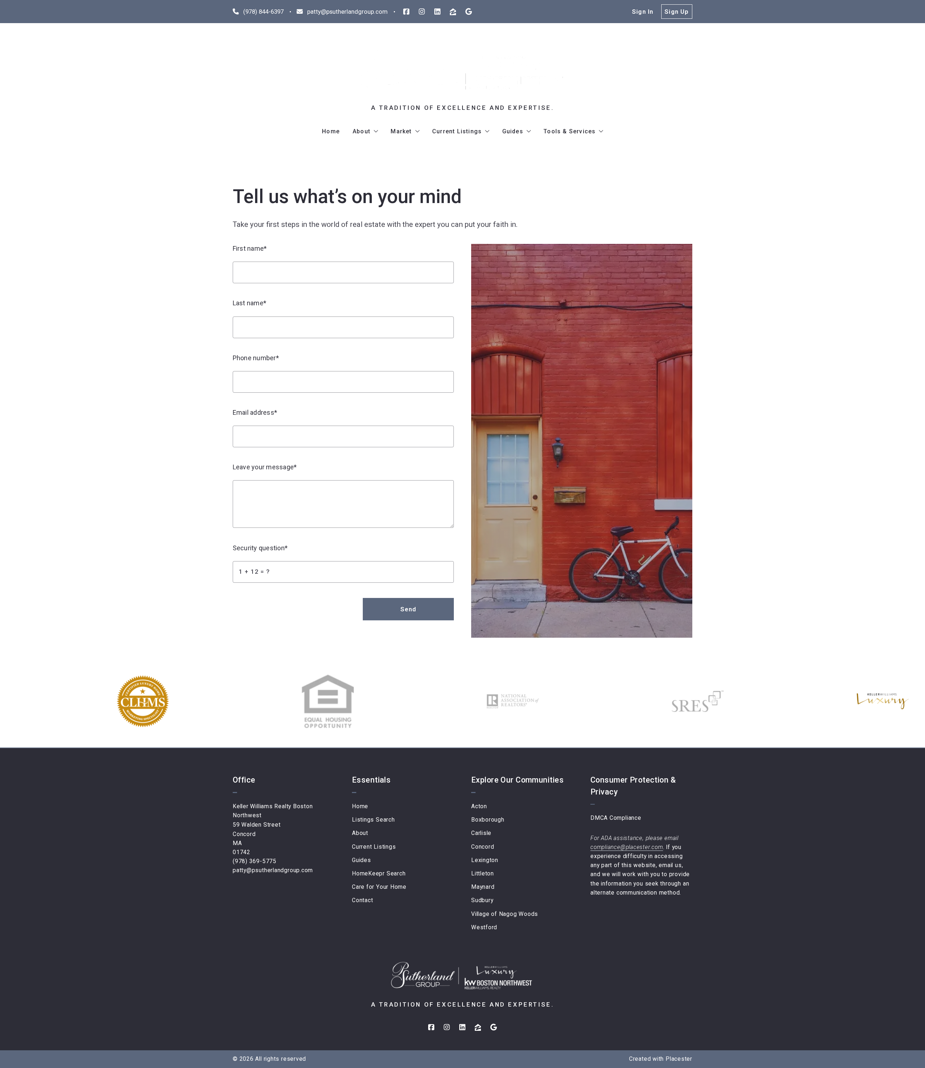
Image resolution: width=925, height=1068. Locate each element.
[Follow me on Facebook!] (406, 11)
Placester (679, 1059)
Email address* (255, 412)
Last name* (249, 303)
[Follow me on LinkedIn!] (437, 11)
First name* (250, 248)
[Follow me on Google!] (468, 11)
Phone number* (256, 358)
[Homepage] (462, 72)
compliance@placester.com (626, 847)
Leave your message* (265, 467)
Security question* (260, 548)
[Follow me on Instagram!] (421, 11)
